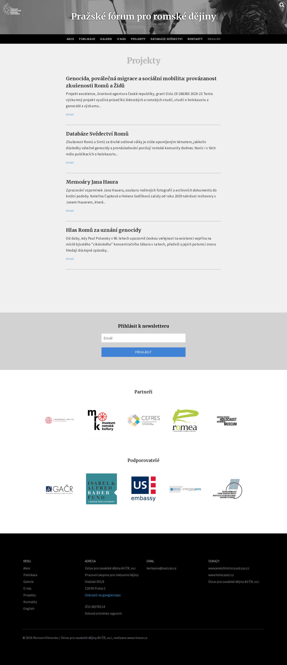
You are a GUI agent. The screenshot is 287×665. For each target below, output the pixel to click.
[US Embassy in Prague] (143, 489)
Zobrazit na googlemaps (103, 595)
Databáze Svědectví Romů (97, 134)
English (214, 39)
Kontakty (195, 39)
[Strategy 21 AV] (185, 489)
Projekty (138, 39)
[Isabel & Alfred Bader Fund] (101, 489)
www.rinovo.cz (137, 638)
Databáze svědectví (167, 39)
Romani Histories (45, 638)
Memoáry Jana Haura (92, 182)
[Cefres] (143, 420)
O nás (121, 39)
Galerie (106, 39)
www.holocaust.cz (221, 575)
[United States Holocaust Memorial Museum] (227, 420)
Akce (70, 39)
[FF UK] (59, 420)
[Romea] (185, 420)
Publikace (87, 39)
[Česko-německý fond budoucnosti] (227, 489)
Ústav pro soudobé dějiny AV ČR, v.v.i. (233, 581)
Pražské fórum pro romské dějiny (143, 16)
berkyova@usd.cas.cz (161, 568)
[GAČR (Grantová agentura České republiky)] (59, 489)
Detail (70, 114)
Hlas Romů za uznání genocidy (103, 230)
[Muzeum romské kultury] (101, 420)
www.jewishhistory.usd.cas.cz (228, 568)
